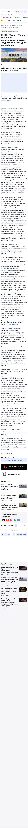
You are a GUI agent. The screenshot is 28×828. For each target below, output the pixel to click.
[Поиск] (22, 11)
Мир (9, 14)
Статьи (19, 14)
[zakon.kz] (5, 11)
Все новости (4, 27)
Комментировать (21, 534)
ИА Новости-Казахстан (12, 324)
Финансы (13, 14)
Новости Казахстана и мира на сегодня (11, 25)
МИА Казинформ (6, 100)
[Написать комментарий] (14, 530)
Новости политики (14, 27)
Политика (3, 14)
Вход (25, 525)
